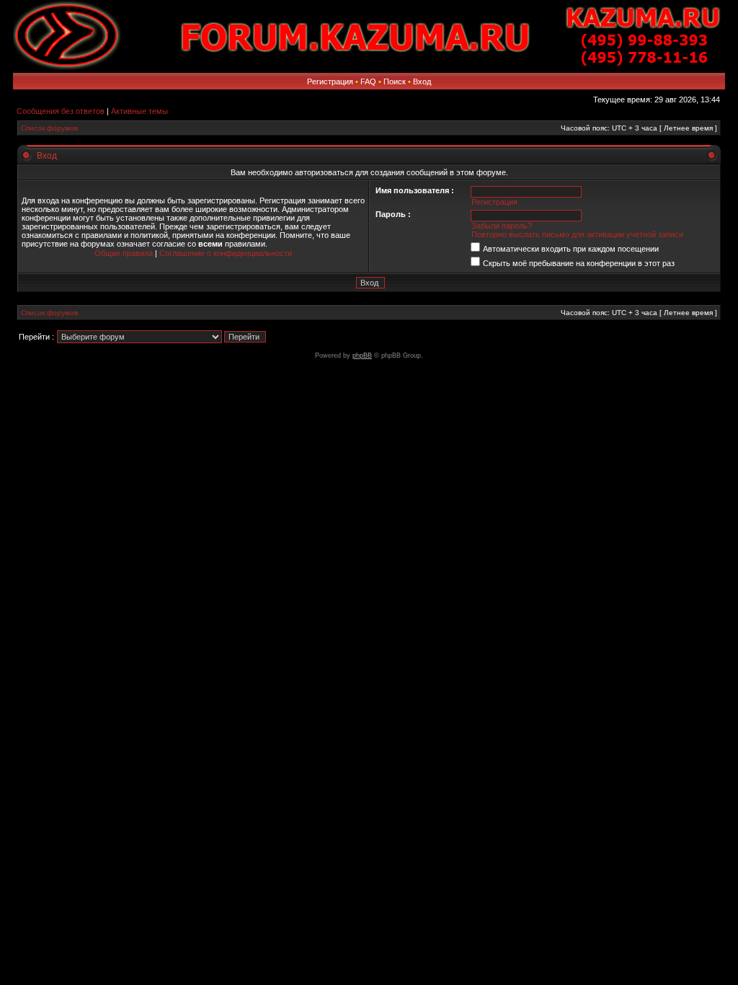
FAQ (368, 81)
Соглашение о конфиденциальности (225, 253)
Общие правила (124, 253)
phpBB (362, 355)
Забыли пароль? (501, 225)
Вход (422, 81)
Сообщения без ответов (61, 111)
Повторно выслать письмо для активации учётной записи (577, 234)
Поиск (394, 81)
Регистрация (330, 81)
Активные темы (139, 111)
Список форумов (49, 128)
